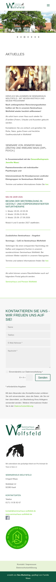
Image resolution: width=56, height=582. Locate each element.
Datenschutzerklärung (23, 406)
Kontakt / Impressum (26, 564)
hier (46, 184)
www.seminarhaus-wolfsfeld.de (19, 514)
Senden (42, 377)
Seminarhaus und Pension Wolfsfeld (21, 282)
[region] (28, 26)
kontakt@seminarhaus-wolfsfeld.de (21, 511)
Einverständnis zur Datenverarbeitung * (26, 372)
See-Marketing (23, 575)
